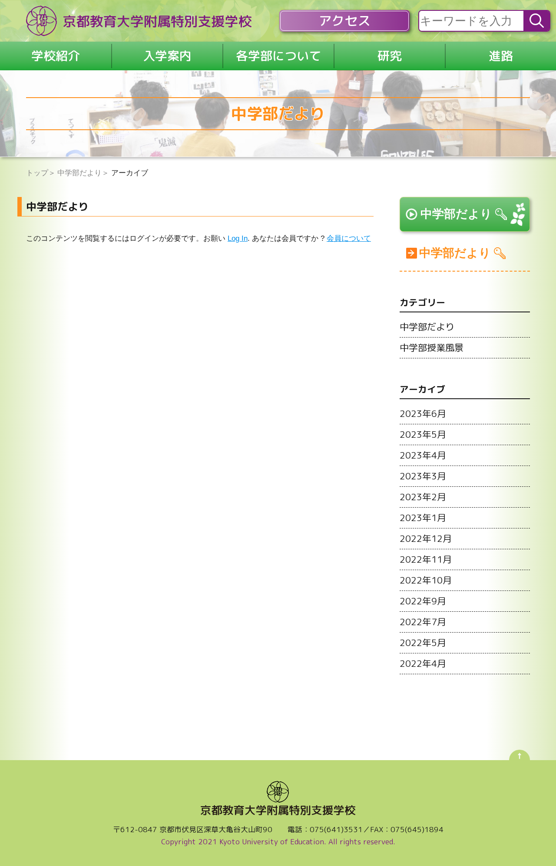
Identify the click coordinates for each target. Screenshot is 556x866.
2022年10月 (426, 580)
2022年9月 (423, 600)
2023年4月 (423, 455)
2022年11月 (426, 559)
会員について (349, 238)
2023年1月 (423, 517)
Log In (238, 238)
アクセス (344, 21)
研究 (389, 55)
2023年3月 (423, 475)
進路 (501, 55)
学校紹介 (55, 55)
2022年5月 (423, 642)
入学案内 (167, 55)
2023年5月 (423, 434)
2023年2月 (423, 496)
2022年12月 (426, 538)
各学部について (278, 55)
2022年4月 (423, 663)
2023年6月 (423, 413)
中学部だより (456, 213)
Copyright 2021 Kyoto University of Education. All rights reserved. (278, 841)
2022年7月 (423, 621)
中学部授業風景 (431, 347)
